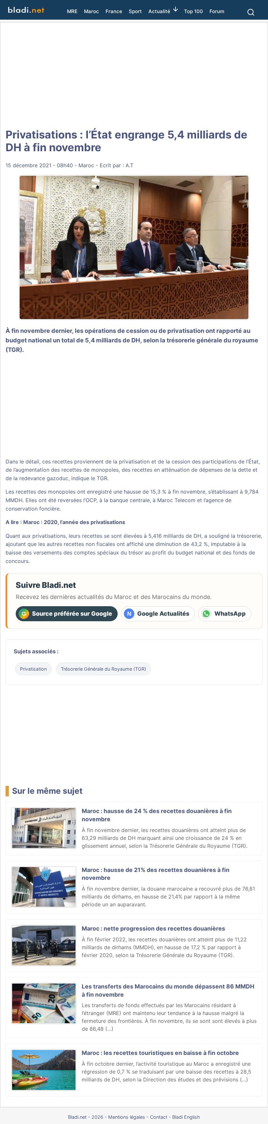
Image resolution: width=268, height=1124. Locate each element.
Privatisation (33, 669)
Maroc (91, 11)
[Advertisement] (134, 75)
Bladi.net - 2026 (85, 1117)
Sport (135, 11)
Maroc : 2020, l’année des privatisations (74, 522)
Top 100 (193, 11)
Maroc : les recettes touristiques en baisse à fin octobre (160, 1052)
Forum (216, 11)
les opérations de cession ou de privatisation (139, 330)
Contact (158, 1117)
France (114, 11)
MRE (72, 11)
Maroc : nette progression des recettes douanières (153, 928)
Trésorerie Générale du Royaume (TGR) (103, 669)
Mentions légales (126, 1117)
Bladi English (186, 1117)
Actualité (159, 11)
